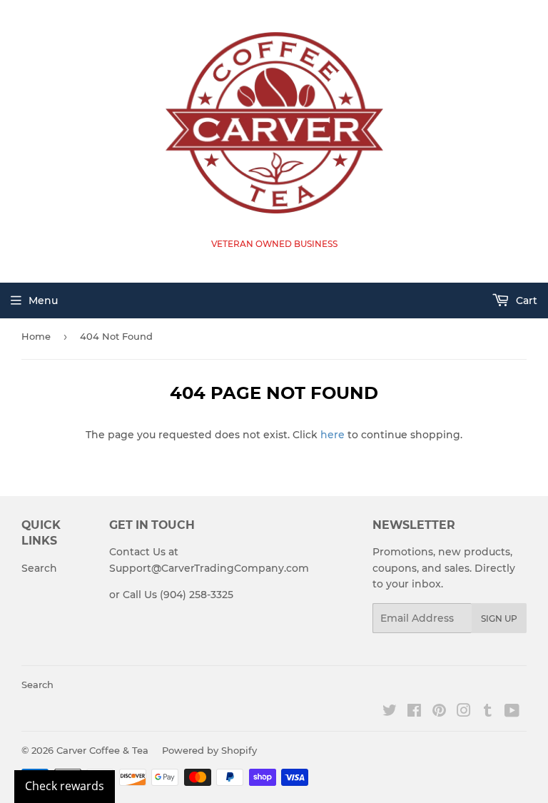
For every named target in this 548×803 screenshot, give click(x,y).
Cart (525, 300)
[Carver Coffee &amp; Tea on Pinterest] (439, 712)
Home (36, 336)
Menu (43, 300)
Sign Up (499, 618)
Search (39, 568)
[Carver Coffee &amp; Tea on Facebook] (414, 712)
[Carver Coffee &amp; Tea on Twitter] (389, 712)
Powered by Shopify (209, 750)
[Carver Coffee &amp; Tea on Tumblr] (487, 712)
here (332, 434)
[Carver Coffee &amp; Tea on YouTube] (511, 712)
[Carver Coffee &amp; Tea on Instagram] (464, 712)
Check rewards (64, 786)
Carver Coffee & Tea (102, 750)
